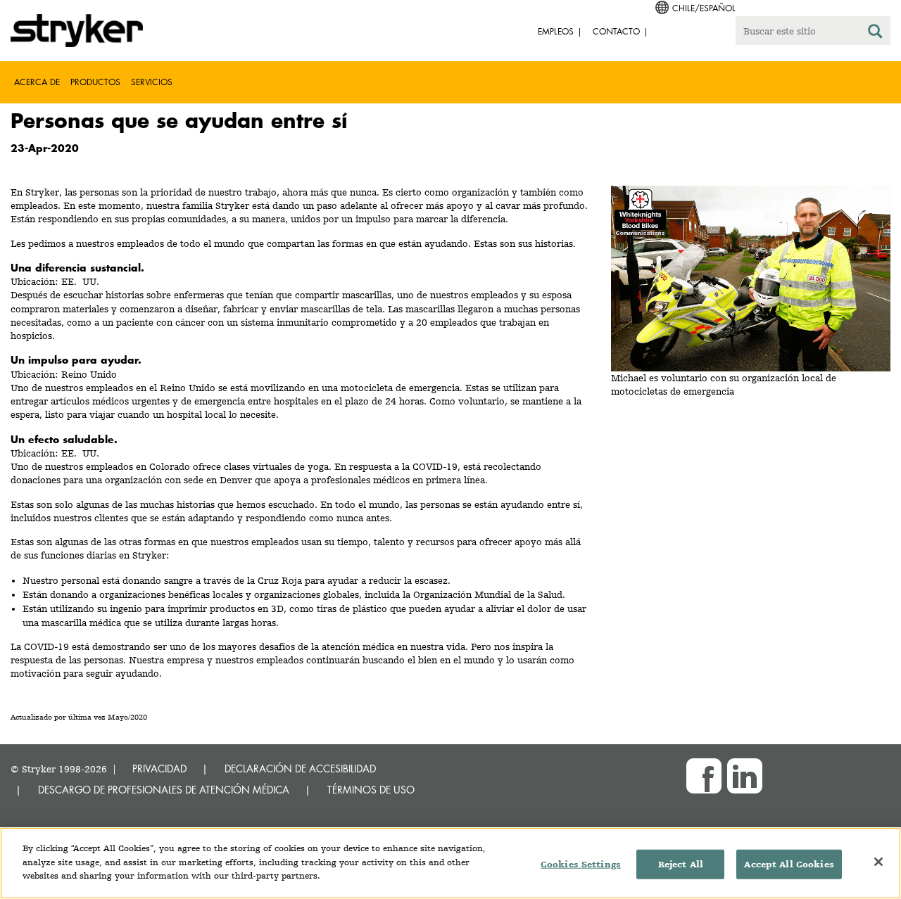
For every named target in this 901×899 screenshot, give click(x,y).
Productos (95, 82)
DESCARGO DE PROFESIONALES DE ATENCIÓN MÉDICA (163, 789)
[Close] (878, 861)
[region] (450, 863)
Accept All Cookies (788, 864)
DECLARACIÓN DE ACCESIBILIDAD (300, 768)
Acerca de (37, 82)
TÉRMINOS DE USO (371, 789)
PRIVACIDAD (159, 768)
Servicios (151, 82)
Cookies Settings (581, 864)
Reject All (680, 864)
